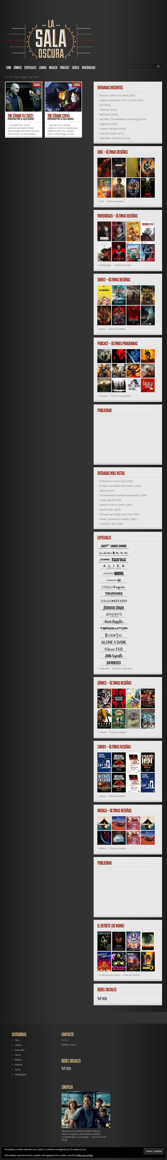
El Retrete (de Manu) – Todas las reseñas (119, 975)
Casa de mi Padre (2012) (111, 133)
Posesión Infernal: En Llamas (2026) (117, 95)
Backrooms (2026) (108, 114)
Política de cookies (84, 1155)
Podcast (64, 67)
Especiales (30, 67)
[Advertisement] (129, 439)
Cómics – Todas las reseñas (112, 732)
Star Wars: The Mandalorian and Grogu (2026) (122, 119)
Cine (8, 67)
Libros (42, 67)
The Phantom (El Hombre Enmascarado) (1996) (123, 495)
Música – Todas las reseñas (112, 848)
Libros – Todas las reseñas (112, 796)
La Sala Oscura (27, 119)
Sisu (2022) (105, 105)
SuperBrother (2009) (109, 509)
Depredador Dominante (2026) (114, 138)
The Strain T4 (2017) (20, 116)
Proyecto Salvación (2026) (112, 128)
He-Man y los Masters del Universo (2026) (120, 486)
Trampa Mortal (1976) (110, 500)
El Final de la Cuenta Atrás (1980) (116, 481)
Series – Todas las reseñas (112, 329)
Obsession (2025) (108, 109)
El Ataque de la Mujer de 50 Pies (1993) (119, 514)
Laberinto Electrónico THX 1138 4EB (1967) (121, 100)
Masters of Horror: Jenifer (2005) (115, 505)
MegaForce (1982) (108, 124)
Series (75, 67)
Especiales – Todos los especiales (115, 668)
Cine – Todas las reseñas (111, 201)
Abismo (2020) (106, 490)
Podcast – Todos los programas (115, 396)
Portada (9, 77)
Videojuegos (88, 67)
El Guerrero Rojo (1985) (111, 524)
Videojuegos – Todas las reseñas (115, 265)
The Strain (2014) (58, 116)
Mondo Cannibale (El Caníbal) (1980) (117, 519)
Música (53, 67)
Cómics (18, 67)
